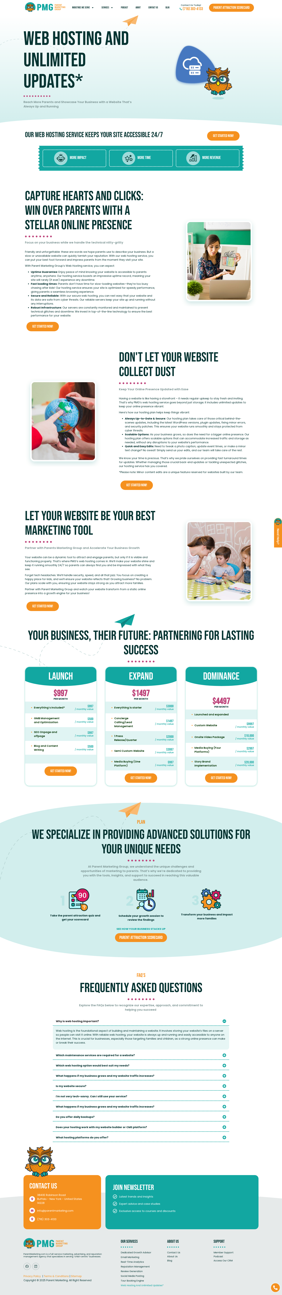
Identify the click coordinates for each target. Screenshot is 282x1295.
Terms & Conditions (56, 1276)
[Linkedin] (35, 1266)
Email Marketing (130, 1257)
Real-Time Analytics (132, 1262)
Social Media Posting (132, 1276)
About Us (172, 1256)
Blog (167, 7)
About (138, 7)
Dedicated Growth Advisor (136, 1252)
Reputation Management (135, 1266)
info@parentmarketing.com (55, 1211)
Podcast (124, 7)
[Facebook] (27, 1266)
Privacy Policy (32, 1276)
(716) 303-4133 (46, 1219)
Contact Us (153, 7)
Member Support (224, 1252)
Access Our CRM (223, 1260)
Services (105, 7)
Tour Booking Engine (132, 1280)
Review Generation (132, 1271)
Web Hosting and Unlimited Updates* (142, 1285)
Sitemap (76, 1276)
